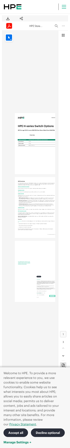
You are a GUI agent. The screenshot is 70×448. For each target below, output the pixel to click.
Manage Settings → (17, 442)
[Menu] (64, 6)
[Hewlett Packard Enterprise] (12, 6)
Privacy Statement (22, 424)
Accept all (15, 433)
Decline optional (48, 433)
